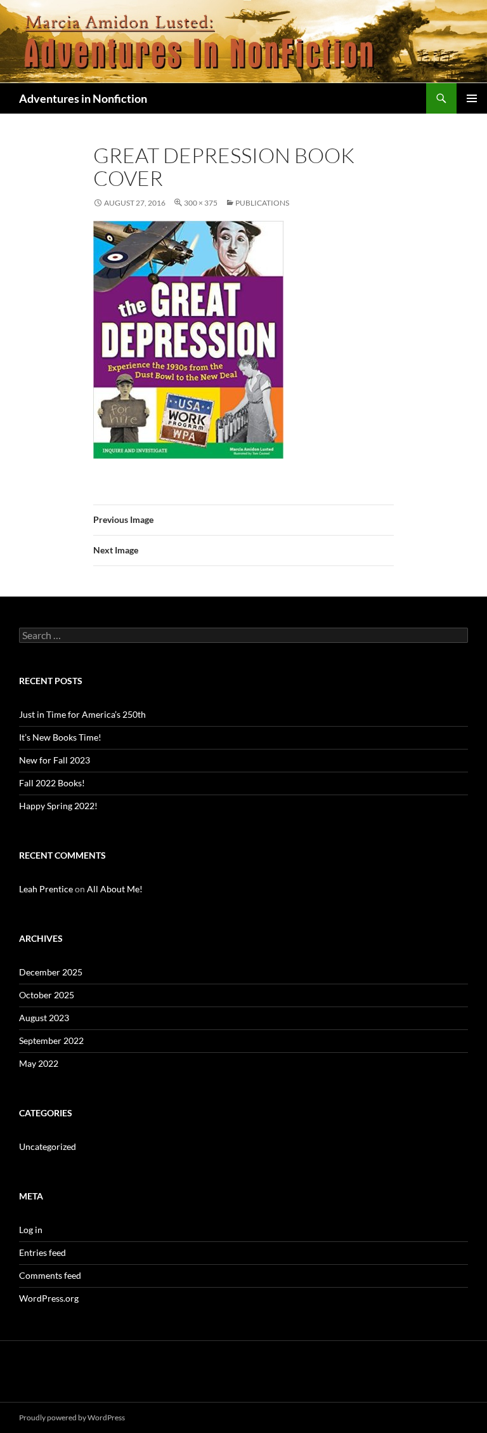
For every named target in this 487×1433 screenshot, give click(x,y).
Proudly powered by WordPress (72, 1417)
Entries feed (42, 1252)
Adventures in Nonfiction (83, 98)
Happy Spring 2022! (58, 805)
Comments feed (50, 1275)
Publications (262, 203)
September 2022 (51, 1040)
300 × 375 (201, 203)
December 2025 (50, 972)
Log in (30, 1229)
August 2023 (44, 1017)
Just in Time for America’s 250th (82, 714)
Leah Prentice (46, 888)
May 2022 (38, 1063)
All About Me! (115, 888)
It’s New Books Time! (60, 737)
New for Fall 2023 (54, 760)
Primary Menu (472, 98)
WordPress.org (49, 1298)
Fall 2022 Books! (52, 782)
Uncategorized (47, 1146)
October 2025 (46, 994)
